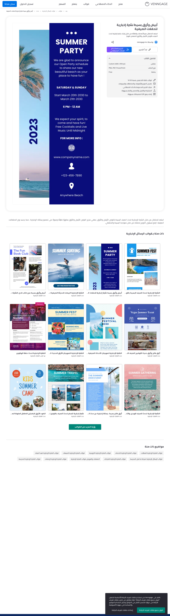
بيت (66, 11)
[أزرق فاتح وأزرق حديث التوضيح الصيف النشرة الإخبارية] (142, 327)
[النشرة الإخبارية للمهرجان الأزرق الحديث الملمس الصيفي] (66, 327)
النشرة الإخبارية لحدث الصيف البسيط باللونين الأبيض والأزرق (142, 293)
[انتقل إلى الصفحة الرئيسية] (156, 4)
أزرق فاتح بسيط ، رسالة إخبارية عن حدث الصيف (104, 413)
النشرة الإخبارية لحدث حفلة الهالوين (31, 353)
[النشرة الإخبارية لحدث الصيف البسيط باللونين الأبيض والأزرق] (142, 267)
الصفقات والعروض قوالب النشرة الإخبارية (85, 459)
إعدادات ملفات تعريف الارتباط (122, 610)
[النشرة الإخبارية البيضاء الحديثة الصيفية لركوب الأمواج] (66, 267)
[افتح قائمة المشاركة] (112, 42)
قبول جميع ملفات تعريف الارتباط (151, 610)
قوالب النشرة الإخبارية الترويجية (100, 453)
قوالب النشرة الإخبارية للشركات (115, 459)
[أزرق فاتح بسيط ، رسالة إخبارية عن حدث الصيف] (104, 387)
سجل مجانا (9, 4)
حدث (37, 11)
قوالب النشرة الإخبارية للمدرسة (29, 459)
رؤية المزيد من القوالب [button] (85, 427)
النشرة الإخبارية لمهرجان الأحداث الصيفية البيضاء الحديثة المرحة (104, 353)
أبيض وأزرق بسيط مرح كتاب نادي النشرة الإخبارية (28, 293)
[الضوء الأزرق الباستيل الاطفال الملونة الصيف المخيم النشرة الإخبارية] (28, 387)
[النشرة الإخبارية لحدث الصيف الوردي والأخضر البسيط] (142, 387)
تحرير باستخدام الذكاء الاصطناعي (117, 49)
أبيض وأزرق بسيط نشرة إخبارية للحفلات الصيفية (104, 293)
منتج (120, 4)
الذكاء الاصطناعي (103, 4)
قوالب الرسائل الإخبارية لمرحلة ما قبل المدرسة (146, 459)
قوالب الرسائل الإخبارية (48, 11)
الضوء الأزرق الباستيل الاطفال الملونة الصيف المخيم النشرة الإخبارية (28, 413)
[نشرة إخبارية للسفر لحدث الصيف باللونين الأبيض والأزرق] (66, 387)
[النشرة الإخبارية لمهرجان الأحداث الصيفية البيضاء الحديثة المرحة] (104, 327)
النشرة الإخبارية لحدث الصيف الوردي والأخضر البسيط (142, 413)
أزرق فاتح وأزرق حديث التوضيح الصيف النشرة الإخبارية (142, 353)
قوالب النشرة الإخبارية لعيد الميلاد (46, 453)
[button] (145, 49)
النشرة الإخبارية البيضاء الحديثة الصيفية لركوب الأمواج (66, 293)
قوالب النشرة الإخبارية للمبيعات (74, 453)
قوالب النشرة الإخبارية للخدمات (125, 453)
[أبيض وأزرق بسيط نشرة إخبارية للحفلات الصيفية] (104, 267)
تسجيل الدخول (26, 4)
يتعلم (74, 4)
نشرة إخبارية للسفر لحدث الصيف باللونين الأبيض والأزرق (66, 413)
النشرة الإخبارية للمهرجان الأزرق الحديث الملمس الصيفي (66, 353)
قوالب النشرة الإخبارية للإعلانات (55, 459)
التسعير (62, 4)
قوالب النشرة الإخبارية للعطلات (151, 453)
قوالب (86, 4)
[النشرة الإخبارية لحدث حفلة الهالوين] (28, 327)
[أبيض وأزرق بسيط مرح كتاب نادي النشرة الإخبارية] (28, 267)
